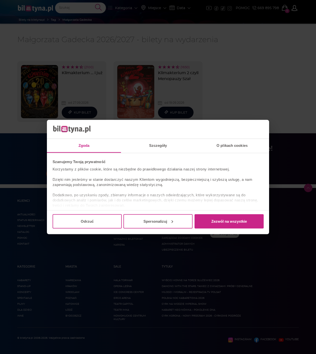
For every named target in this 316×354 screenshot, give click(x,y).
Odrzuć (87, 221)
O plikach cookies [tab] (232, 145)
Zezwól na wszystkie (229, 221)
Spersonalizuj (155, 221)
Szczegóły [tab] (158, 145)
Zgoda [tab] (84, 145)
